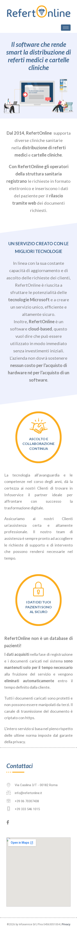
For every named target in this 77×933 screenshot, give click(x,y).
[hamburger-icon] (66, 27)
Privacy (66, 924)
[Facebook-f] (7, 822)
